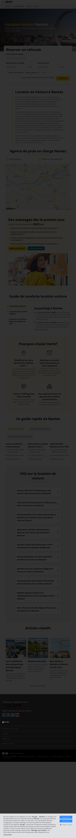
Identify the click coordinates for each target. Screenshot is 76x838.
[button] (66, 824)
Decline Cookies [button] (66, 821)
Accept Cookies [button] (66, 817)
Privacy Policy (8, 834)
